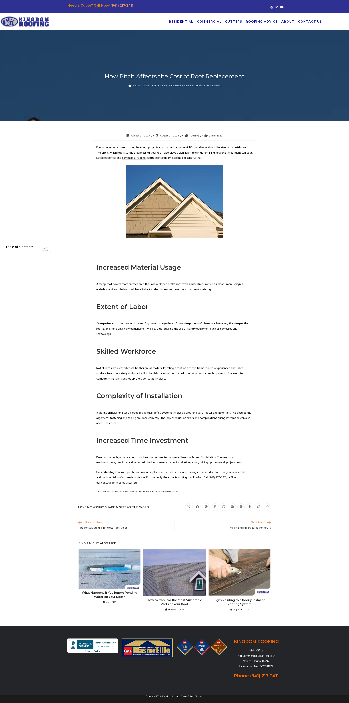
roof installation (135, 491)
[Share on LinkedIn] (214, 507)
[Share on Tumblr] (249, 507)
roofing (194, 136)
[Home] (130, 86)
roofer (120, 323)
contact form (109, 483)
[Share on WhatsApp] (267, 507)
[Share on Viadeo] (258, 507)
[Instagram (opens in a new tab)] (276, 7)
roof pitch (151, 491)
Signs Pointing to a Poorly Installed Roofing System (239, 602)
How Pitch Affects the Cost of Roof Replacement (196, 86)
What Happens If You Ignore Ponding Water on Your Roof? (109, 594)
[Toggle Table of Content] (43, 248)
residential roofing (150, 413)
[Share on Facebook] (197, 507)
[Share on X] (188, 507)
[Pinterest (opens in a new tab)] (341, 21)
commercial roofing (134, 158)
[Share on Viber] (223, 507)
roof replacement (168, 491)
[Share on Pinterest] (206, 507)
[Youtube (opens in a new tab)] (281, 7)
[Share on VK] (232, 507)
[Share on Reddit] (241, 507)
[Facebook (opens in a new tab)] (271, 7)
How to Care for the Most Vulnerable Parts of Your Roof (174, 602)
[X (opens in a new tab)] (328, 21)
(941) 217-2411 (122, 5)
